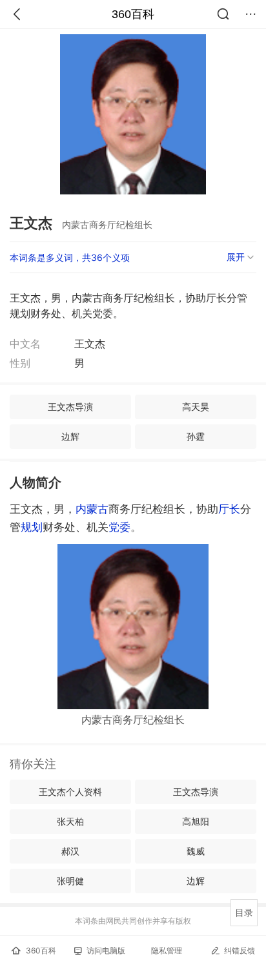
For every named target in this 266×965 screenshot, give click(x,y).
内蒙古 (92, 509)
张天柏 (70, 821)
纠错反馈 (239, 950)
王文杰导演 (70, 406)
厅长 (229, 509)
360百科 (133, 14)
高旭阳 (195, 821)
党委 (119, 527)
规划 (32, 527)
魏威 (196, 851)
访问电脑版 (106, 950)
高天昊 (195, 406)
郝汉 (70, 851)
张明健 (70, 880)
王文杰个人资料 (70, 791)
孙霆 (196, 436)
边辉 (70, 436)
